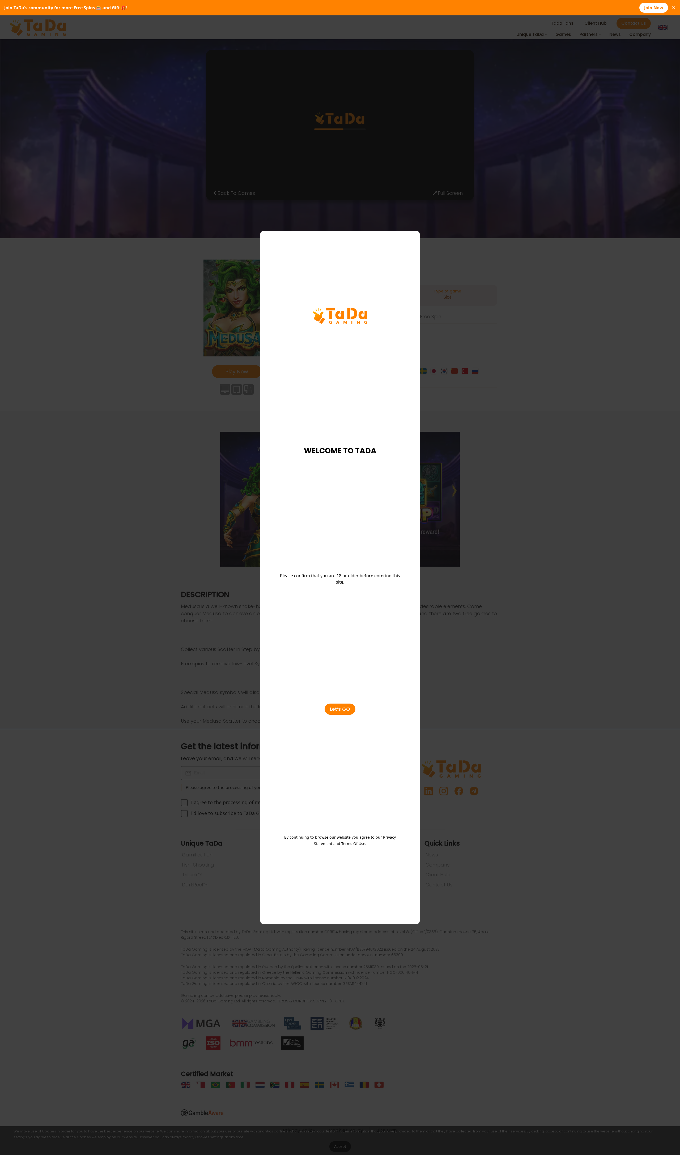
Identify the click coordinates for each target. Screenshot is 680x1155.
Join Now (653, 8)
